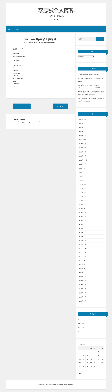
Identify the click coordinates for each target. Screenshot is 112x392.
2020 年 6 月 (82, 176)
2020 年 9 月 (82, 164)
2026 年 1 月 (82, 132)
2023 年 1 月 (82, 144)
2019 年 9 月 (82, 212)
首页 (9, 29)
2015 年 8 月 (82, 277)
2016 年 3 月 (82, 249)
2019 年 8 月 (82, 216)
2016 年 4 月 (82, 244)
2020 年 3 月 (82, 188)
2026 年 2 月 (82, 128)
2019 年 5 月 (82, 228)
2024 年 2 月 (82, 140)
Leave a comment (50, 42)
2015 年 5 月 (82, 289)
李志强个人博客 (56, 9)
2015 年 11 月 (83, 265)
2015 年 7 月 (82, 281)
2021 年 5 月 (82, 156)
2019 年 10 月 (83, 208)
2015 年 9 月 (82, 273)
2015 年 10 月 (83, 269)
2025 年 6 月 (82, 136)
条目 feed (81, 324)
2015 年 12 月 (83, 261)
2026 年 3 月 (82, 124)
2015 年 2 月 (82, 301)
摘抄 (42, 42)
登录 (79, 320)
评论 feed (81, 328)
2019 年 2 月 (82, 240)
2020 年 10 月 (83, 160)
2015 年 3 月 (82, 297)
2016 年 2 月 (82, 253)
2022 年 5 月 (82, 148)
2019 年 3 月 (82, 236)
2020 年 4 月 (82, 184)
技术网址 (17, 29)
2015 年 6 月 (82, 285)
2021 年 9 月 (82, 152)
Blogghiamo (62, 384)
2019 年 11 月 (83, 204)
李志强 (36, 42)
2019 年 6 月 (82, 224)
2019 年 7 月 (82, 220)
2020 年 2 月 (82, 192)
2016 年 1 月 (82, 257)
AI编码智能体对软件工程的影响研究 (88, 74)
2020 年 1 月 (82, 196)
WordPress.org (82, 332)
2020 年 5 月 (82, 180)
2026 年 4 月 (82, 120)
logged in (24, 122)
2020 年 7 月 (82, 172)
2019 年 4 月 (82, 232)
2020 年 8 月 (82, 168)
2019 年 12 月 (83, 200)
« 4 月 (79, 373)
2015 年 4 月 (82, 293)
